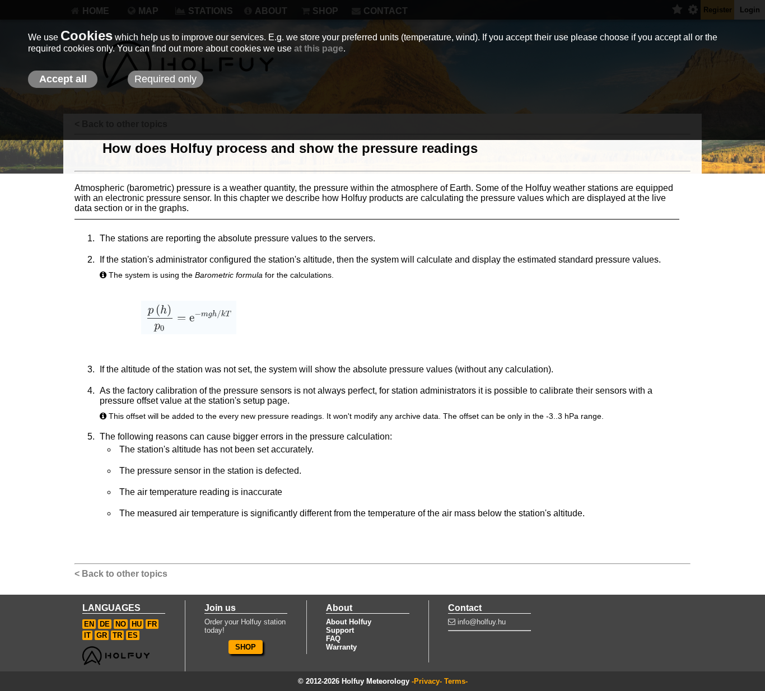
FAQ (333, 638)
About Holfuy (348, 622)
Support (340, 630)
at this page (318, 48)
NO (120, 624)
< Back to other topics (120, 573)
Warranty (341, 647)
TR (117, 635)
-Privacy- (427, 681)
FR (152, 624)
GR (101, 635)
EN (89, 624)
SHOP (245, 647)
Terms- (456, 681)
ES (133, 635)
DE (105, 624)
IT (87, 635)
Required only (165, 79)
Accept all (63, 79)
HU (137, 624)
